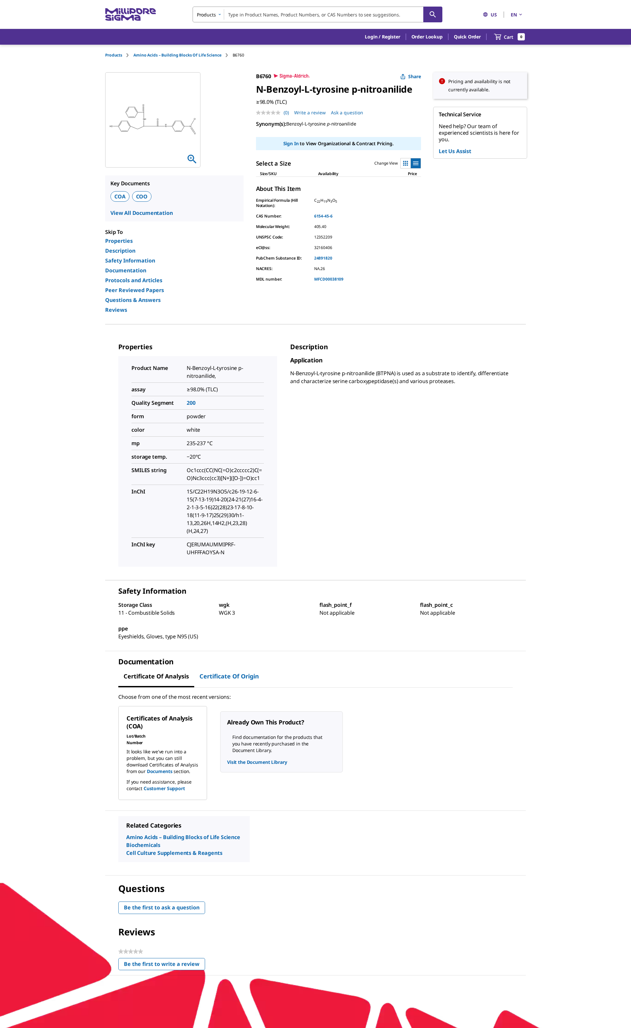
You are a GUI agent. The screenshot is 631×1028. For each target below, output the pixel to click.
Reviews (116, 309)
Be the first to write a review (164, 965)
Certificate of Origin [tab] (229, 676)
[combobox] (317, 14)
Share (414, 76)
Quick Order (467, 37)
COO (142, 196)
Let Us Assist (455, 151)
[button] (382, 37)
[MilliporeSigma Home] (130, 14)
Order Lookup (427, 37)
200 (191, 402)
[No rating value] (270, 112)
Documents (160, 771)
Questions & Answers (133, 300)
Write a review (310, 112)
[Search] (432, 14)
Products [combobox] (206, 14)
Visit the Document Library (257, 762)
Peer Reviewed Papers (134, 290)
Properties (119, 240)
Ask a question (347, 112)
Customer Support (164, 788)
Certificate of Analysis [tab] (156, 676)
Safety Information (130, 260)
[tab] (119, 55)
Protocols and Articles (133, 280)
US (494, 14)
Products (113, 55)
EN (514, 14)
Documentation (125, 270)
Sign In (291, 143)
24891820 (323, 258)
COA (120, 196)
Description (120, 250)
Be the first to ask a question (161, 907)
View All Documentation (141, 213)
